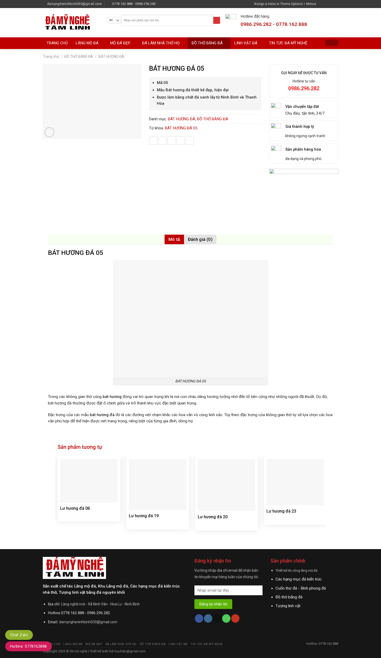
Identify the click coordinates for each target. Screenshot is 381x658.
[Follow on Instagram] (326, 3)
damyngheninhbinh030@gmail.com (88, 622)
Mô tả (174, 239)
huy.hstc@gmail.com (130, 651)
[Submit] (216, 20)
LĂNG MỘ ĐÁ (87, 43)
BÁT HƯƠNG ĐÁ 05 (181, 128)
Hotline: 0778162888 (28, 646)
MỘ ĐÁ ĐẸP (120, 43)
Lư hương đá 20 (213, 516)
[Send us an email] (335, 3)
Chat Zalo (19, 635)
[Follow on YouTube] (235, 618)
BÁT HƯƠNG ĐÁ (111, 56)
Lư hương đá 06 (75, 508)
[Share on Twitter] (162, 140)
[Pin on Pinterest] (181, 140)
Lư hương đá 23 (281, 511)
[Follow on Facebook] (321, 3)
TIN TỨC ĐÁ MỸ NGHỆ (288, 43)
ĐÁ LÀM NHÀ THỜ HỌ (161, 43)
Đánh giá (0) (200, 239)
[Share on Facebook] (153, 140)
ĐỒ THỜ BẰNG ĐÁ (207, 43)
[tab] (174, 239)
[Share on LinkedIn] (190, 140)
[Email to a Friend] (171, 140)
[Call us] (226, 618)
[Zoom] (49, 132)
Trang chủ (51, 56)
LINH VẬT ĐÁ (245, 43)
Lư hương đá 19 (144, 515)
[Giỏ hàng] (331, 43)
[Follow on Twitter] (331, 3)
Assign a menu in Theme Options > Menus (285, 4)
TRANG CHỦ (57, 43)
